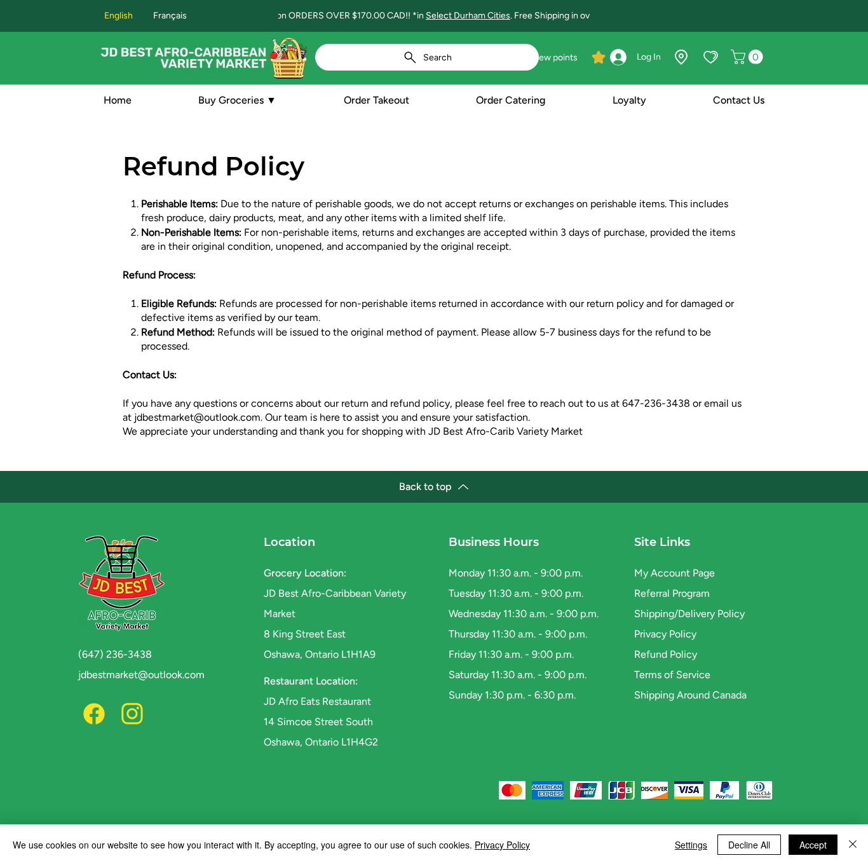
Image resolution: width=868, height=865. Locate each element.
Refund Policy (665, 654)
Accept (813, 844)
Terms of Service (672, 675)
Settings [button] (691, 844)
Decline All (749, 844)
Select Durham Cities (468, 15)
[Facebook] (94, 714)
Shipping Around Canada (690, 695)
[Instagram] (132, 714)
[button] (748, 57)
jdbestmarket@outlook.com (197, 417)
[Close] (852, 844)
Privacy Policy (665, 634)
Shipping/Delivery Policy (689, 614)
